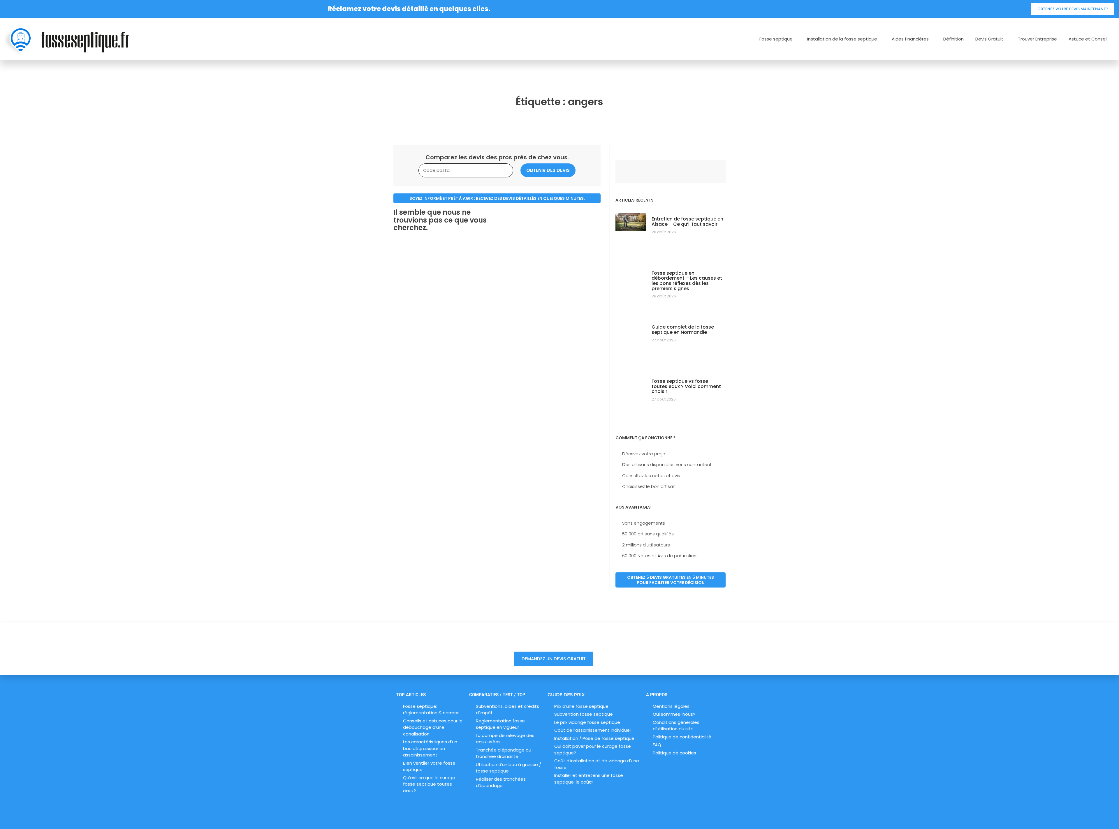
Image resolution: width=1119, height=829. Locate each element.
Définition (953, 39)
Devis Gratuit (989, 39)
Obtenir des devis (548, 170)
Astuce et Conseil (1088, 39)
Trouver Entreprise (1037, 39)
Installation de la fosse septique (842, 39)
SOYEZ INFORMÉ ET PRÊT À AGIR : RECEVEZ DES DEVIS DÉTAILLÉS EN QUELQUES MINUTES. (497, 198)
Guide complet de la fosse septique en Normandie (683, 330)
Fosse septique (776, 39)
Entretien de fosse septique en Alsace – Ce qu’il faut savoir (687, 221)
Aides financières (910, 39)
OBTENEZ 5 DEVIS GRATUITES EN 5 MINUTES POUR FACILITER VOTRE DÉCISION (670, 579)
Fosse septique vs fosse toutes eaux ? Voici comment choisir (686, 386)
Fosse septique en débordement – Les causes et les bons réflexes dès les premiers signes (687, 281)
